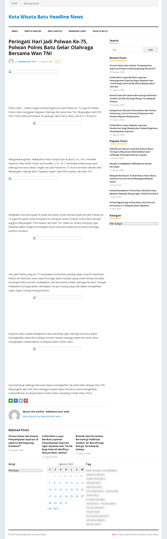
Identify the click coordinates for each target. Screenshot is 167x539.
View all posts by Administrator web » (42, 416)
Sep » (56, 508)
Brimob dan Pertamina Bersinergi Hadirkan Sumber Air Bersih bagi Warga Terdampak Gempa (90, 442)
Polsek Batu (93, 503)
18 (71, 489)
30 (60, 503)
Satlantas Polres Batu (98, 516)
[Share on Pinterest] (26, 401)
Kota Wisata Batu (95, 491)
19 (77, 489)
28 (50, 503)
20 (82, 489)
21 (50, 496)
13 (82, 482)
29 (55, 503)
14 (50, 489)
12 (77, 482)
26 (77, 496)
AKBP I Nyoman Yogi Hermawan (101, 470)
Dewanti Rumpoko (95, 474)
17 (66, 489)
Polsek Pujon (93, 512)
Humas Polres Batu (96, 479)
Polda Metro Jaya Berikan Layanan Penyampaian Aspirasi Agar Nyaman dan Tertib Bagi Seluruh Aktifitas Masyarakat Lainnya (57, 444)
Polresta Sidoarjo (96, 499)
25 (71, 496)
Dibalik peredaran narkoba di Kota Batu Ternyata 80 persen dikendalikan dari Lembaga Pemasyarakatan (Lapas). (131, 151)
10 (66, 482)
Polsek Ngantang (95, 507)
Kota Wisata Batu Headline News (45, 17)
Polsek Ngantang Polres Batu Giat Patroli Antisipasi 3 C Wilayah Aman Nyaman (132, 204)
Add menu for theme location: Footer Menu (135, 534)
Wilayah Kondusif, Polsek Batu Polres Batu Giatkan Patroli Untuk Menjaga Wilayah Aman (133, 178)
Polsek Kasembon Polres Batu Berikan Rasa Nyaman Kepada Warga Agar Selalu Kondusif (134, 192)
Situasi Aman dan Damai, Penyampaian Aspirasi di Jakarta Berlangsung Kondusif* (23, 441)
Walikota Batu (94, 524)
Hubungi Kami (31, 3)
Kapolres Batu (94, 483)
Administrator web (26, 61)
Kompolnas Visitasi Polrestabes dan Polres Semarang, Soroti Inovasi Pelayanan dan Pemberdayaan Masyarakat (133, 113)
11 (71, 482)
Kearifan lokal (77, 31)
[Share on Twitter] (21, 401)
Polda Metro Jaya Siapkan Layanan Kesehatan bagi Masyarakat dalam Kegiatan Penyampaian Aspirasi (134, 128)
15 (55, 489)
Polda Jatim (112, 491)
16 (60, 489)
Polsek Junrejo (108, 503)
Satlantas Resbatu (96, 520)
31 (66, 503)
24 (66, 496)
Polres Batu (93, 495)
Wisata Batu (100, 31)
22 (55, 496)
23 (60, 496)
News (15, 31)
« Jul (49, 508)
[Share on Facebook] (16, 401)
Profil (14, 3)
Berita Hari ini (33, 31)
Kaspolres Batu (94, 487)
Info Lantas (55, 31)
